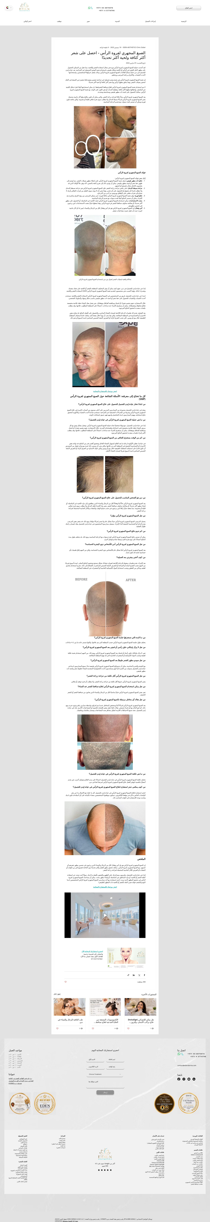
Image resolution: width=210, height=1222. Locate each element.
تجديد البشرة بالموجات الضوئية (19, 1170)
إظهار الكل (57, 994)
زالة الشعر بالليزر (159, 1155)
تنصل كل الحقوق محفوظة (70, 1221)
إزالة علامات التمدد (198, 1158)
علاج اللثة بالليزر (159, 1148)
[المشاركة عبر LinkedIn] (134, 975)
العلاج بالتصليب (198, 1177)
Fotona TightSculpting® (157, 1164)
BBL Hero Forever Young (156, 1166)
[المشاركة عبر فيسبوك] (144, 975)
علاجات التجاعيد (23, 1148)
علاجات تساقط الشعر (197, 1184)
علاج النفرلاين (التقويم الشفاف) (155, 1143)
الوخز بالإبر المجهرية (21, 1174)
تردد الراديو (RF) (198, 1153)
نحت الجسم (199, 1156)
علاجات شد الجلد (198, 1162)
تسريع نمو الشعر (198, 1180)
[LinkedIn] (193, 1079)
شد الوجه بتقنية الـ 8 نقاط (20, 1150)
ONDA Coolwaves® (197, 1155)
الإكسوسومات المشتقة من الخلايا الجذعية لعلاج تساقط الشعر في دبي (107, 1020)
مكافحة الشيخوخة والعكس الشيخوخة (192, 1141)
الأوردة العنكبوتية (198, 1171)
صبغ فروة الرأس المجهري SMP (194, 1182)
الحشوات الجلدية (22, 1141)
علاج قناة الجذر (160, 1147)
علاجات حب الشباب (197, 1164)
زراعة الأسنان (160, 1141)
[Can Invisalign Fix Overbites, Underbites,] (140, 1007)
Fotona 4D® (160, 1161)
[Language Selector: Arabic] (9, 7)
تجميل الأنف (62, 1138)
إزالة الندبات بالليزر (159, 1157)
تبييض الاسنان (160, 1145)
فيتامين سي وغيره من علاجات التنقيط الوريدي (194, 1144)
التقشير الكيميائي (22, 1168)
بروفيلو (25, 1144)
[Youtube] (188, 1079)
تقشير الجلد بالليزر (22, 1181)
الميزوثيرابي (24, 1176)
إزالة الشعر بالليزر (198, 1160)
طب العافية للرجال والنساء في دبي (70, 1020)
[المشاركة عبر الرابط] (128, 975)
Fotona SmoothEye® (158, 1162)
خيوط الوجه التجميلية (21, 1155)
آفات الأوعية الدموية (197, 1178)
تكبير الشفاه (23, 1146)
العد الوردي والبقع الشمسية (156, 1177)
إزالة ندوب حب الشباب (158, 1170)
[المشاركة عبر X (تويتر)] (139, 975)
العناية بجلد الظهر (22, 1167)
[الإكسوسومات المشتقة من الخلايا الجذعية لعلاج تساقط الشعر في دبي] (105, 1007)
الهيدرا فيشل (23, 1165)
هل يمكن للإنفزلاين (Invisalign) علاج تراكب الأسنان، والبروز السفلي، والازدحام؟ (141, 1020)
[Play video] (105, 915)
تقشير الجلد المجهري (21, 1172)
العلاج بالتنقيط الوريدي (197, 1139)
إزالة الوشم (200, 1166)
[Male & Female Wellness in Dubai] (69, 1007)
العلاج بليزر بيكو (160, 1168)
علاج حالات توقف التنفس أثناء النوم (154, 1172)
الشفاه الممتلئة (23, 1157)
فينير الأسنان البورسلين (157, 1139)
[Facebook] (178, 1079)
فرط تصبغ (161, 1173)
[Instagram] (183, 1079)
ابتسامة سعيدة (23, 1152)
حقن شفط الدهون (198, 1175)
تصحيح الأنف (24, 1142)
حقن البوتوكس (23, 1139)
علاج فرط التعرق (198, 1167)
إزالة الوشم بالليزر (159, 1159)
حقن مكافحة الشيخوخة (21, 1153)
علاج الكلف (161, 1175)
